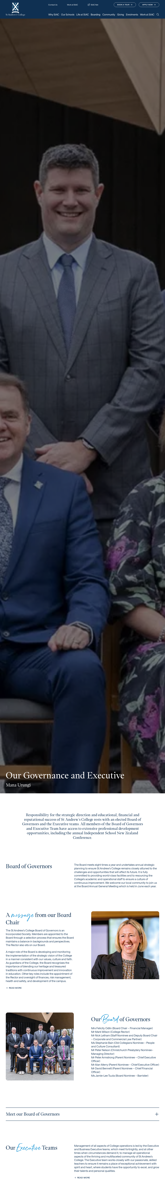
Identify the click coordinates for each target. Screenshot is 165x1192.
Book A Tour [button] (123, 5)
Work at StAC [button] (72, 5)
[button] (156, 1114)
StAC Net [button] (94, 5)
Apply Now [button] (147, 5)
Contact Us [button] (52, 5)
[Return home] (15, 9)
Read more (15, 988)
